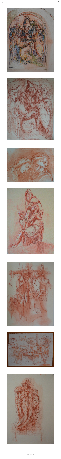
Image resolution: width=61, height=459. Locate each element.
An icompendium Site (30, 454)
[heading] (5, 2)
